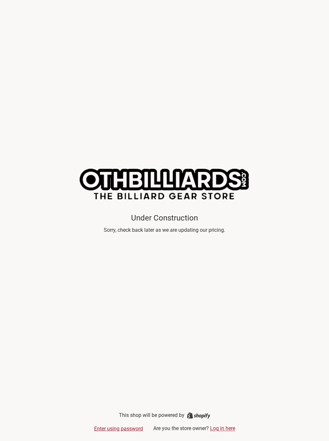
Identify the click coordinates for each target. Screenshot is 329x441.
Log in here (222, 428)
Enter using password (118, 429)
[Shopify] (198, 415)
